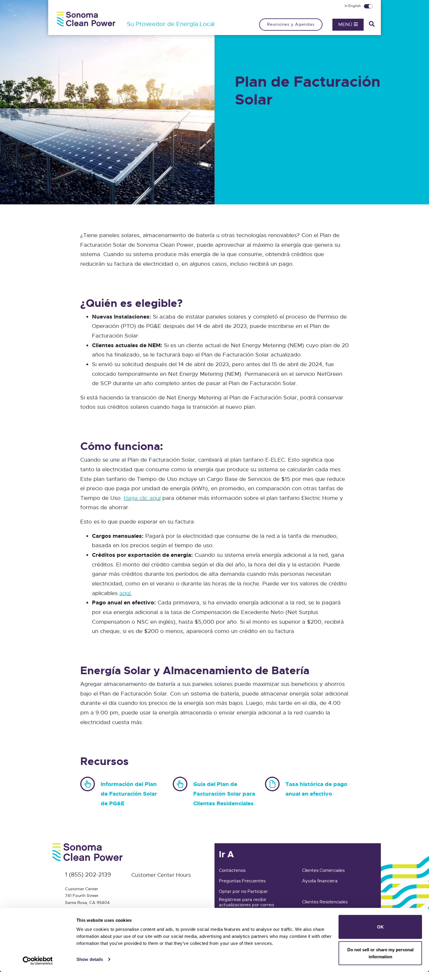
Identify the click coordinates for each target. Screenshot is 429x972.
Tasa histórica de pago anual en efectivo (316, 788)
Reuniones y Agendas (291, 24)
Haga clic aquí (142, 498)
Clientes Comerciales (323, 870)
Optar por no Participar (243, 891)
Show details (89, 959)
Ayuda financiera (320, 881)
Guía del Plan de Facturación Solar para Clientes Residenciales (224, 793)
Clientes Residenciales (325, 902)
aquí (124, 593)
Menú (346, 24)
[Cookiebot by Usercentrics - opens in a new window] (37, 960)
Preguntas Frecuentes (242, 881)
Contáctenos (232, 870)
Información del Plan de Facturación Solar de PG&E (129, 793)
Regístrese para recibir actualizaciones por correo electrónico (246, 905)
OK (380, 926)
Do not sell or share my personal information (380, 953)
